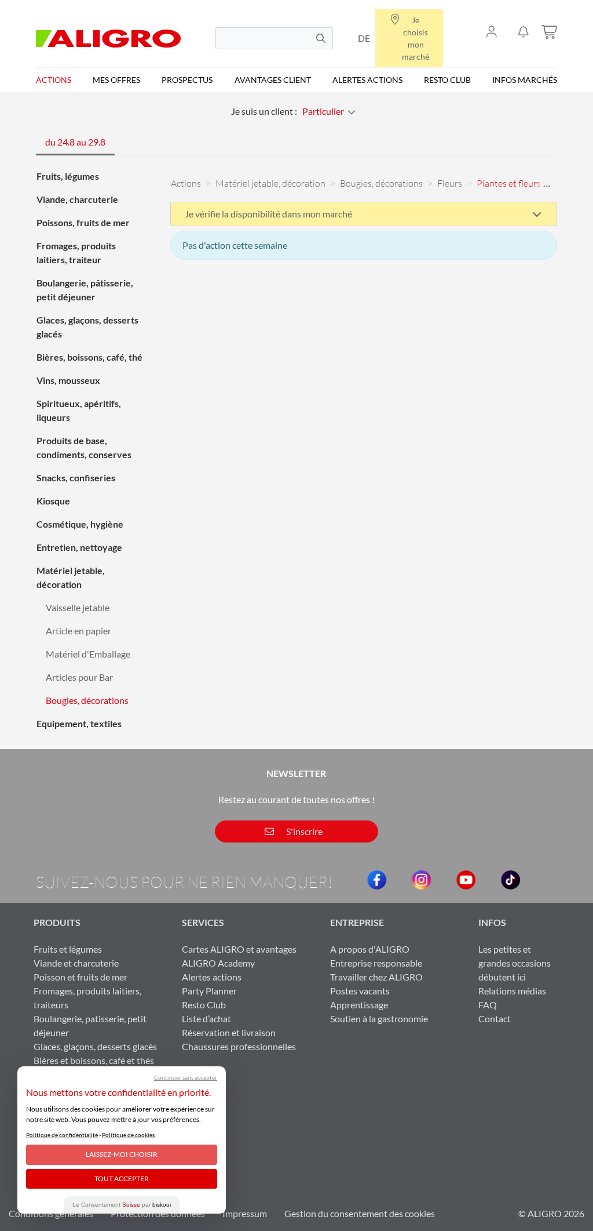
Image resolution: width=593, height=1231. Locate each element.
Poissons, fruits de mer (83, 222)
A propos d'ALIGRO (369, 948)
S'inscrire (303, 831)
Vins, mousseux (68, 380)
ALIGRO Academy (218, 962)
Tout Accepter (121, 1178)
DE (364, 37)
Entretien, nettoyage (79, 547)
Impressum (244, 1213)
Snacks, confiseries (75, 477)
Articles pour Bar (79, 676)
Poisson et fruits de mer (80, 976)
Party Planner (209, 990)
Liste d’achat (206, 1018)
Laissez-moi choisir (122, 1154)
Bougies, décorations (87, 700)
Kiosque (53, 500)
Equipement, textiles (79, 723)
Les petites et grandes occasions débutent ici (514, 962)
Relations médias (512, 990)
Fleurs (449, 183)
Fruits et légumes (68, 948)
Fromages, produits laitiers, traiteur (76, 252)
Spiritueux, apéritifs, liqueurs (78, 410)
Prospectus (187, 80)
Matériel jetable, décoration (70, 577)
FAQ (487, 1004)
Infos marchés (524, 80)
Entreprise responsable (376, 962)
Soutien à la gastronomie (379, 1018)
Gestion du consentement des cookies (359, 1213)
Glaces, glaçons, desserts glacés (87, 326)
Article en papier (78, 630)
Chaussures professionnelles (239, 1046)
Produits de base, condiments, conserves (83, 447)
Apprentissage (359, 1004)
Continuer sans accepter (185, 1077)
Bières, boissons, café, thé (89, 356)
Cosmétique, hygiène (79, 523)
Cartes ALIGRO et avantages (239, 948)
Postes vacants (360, 990)
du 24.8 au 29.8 (75, 141)
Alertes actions (367, 80)
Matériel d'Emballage (88, 653)
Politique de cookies (128, 1134)
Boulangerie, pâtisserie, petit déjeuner (84, 289)
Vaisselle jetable (77, 607)
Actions (53, 80)
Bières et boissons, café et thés (94, 1060)
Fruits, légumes (67, 175)
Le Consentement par (121, 1204)
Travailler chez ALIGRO (376, 976)
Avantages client (273, 80)
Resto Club (447, 80)
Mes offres (116, 80)
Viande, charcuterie (77, 199)
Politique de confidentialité (62, 1134)
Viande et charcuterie (76, 962)
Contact (494, 1018)
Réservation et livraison (229, 1032)
